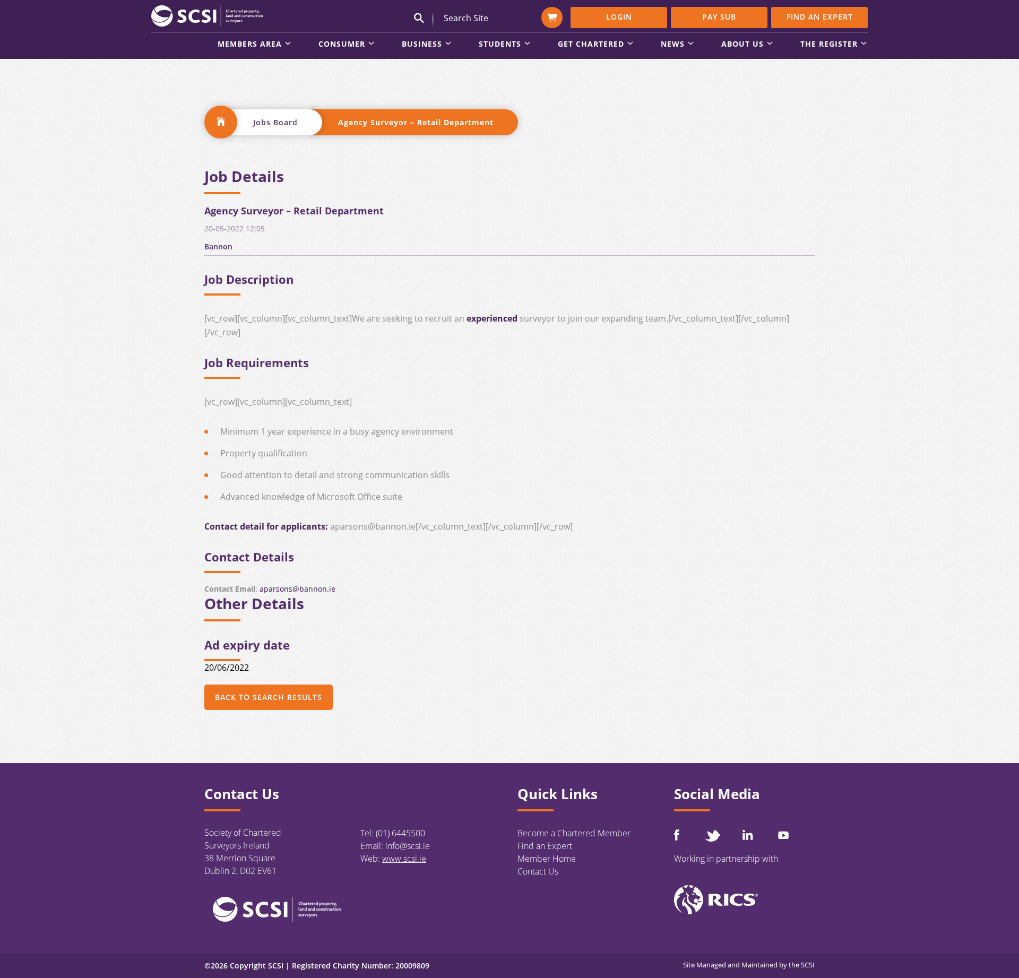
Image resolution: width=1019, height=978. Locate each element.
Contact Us (537, 871)
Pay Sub (719, 17)
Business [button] (422, 44)
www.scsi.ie (404, 858)
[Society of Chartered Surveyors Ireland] (207, 15)
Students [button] (500, 44)
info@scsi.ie (407, 846)
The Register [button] (829, 44)
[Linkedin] (747, 834)
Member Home (546, 858)
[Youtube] (783, 835)
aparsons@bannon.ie (297, 589)
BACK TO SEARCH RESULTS (268, 697)
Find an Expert (820, 17)
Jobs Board (275, 122)
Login (619, 17)
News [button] (673, 44)
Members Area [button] (250, 44)
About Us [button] (742, 44)
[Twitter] (712, 835)
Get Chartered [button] (591, 44)
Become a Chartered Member (574, 833)
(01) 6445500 (400, 833)
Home (220, 122)
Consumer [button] (341, 44)
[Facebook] (676, 835)
